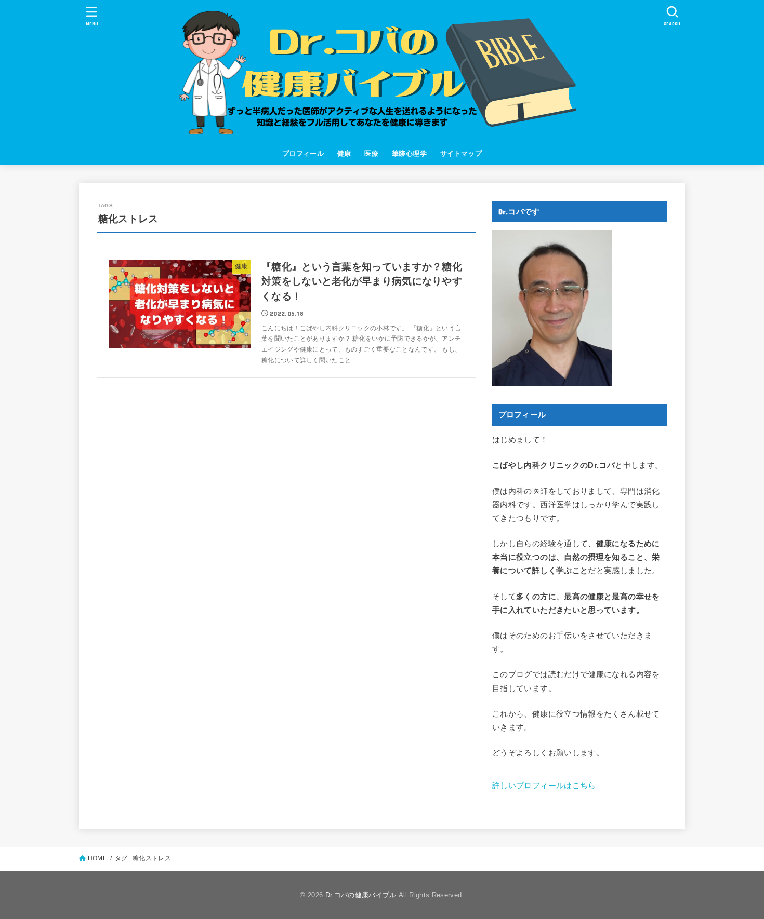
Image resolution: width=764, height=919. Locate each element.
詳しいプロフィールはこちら (544, 785)
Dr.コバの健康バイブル (361, 895)
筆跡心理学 (409, 153)
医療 (371, 153)
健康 (344, 153)
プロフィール (303, 153)
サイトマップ (461, 153)
